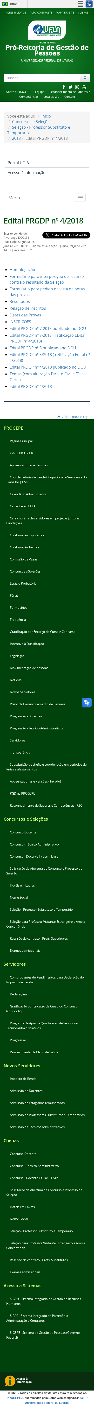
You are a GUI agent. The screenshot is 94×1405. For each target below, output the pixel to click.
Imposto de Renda (23, 1079)
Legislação (17, 656)
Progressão (18, 1040)
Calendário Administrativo (28, 494)
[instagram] (77, 86)
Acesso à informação (27, 172)
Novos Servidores (22, 692)
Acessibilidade (16, 12)
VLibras (83, 12)
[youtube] (84, 86)
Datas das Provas (25, 315)
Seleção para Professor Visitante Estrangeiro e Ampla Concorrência (45, 924)
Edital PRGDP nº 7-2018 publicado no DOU (48, 328)
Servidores (17, 740)
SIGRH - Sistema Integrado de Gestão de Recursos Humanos (43, 1301)
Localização (51, 97)
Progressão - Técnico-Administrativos (36, 728)
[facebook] (64, 86)
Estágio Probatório (23, 583)
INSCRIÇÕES (20, 321)
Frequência (18, 620)
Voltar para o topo (75, 416)
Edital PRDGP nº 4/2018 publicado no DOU (48, 367)
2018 (16, 138)
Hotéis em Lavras (22, 885)
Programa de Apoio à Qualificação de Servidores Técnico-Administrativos (42, 1025)
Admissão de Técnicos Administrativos (37, 1127)
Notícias (15, 680)
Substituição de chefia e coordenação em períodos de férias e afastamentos (46, 766)
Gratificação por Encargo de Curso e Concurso (42, 632)
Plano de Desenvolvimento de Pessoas (37, 704)
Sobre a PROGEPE (18, 92)
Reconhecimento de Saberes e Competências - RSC (46, 806)
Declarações (18, 994)
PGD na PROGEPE (22, 793)
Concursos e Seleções (32, 121)
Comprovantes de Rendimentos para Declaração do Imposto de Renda (45, 979)
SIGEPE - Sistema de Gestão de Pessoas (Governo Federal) (43, 1335)
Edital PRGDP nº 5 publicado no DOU (43, 347)
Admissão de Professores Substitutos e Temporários (47, 1115)
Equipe (39, 92)
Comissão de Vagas (23, 559)
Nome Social (19, 897)
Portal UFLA (18, 162)
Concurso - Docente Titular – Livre (34, 856)
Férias (14, 596)
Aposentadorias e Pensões (29, 465)
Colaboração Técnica (24, 547)
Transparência (20, 752)
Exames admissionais (25, 951)
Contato (69, 97)
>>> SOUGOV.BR (21, 453)
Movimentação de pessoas (29, 668)
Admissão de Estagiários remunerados (37, 1103)
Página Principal (21, 441)
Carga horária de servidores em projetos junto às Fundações (43, 520)
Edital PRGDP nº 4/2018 (43, 220)
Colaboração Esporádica (27, 535)
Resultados (20, 301)
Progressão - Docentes (26, 716)
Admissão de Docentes (26, 1091)
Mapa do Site (65, 12)
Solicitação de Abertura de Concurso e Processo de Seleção (44, 871)
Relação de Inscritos (28, 308)
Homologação (22, 269)
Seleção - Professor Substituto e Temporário (41, 910)
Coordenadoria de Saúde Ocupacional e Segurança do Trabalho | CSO (46, 479)
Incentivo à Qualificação (27, 644)
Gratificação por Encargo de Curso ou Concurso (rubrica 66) (42, 1008)
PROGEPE (14, 1398)
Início (46, 116)
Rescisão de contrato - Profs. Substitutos (39, 939)
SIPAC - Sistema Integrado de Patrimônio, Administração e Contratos (37, 1318)
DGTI (82, 1398)
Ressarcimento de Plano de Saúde (34, 1052)
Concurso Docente (23, 832)
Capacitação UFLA (22, 506)
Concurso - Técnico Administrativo (34, 844)
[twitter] (70, 86)
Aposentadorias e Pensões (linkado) (35, 781)
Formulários (18, 608)
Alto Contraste (41, 12)
